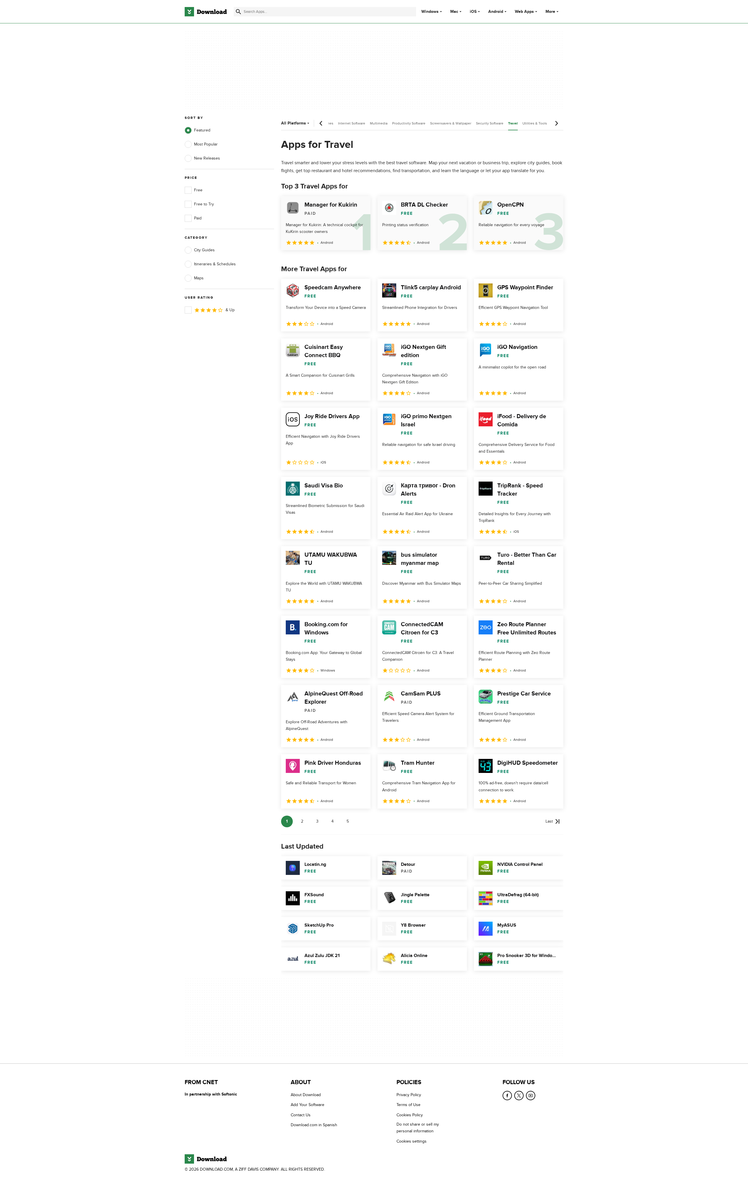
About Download (306, 1094)
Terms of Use (408, 1105)
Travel (513, 123)
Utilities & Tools (534, 123)
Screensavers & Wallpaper (450, 123)
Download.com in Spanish (314, 1124)
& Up (230, 309)
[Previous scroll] (321, 123)
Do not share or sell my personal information (417, 1128)
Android (495, 12)
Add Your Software (307, 1105)
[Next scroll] (556, 123)
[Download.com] (206, 11)
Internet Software (351, 123)
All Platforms (293, 123)
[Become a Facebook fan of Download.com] (507, 1095)
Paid (198, 218)
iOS (473, 12)
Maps (199, 278)
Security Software (489, 123)
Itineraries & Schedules (215, 264)
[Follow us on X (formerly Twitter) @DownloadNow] (519, 1095)
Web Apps (524, 12)
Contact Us (301, 1114)
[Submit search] (238, 11)
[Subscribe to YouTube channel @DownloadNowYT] (530, 1095)
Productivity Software (408, 123)
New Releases (207, 158)
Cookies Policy (409, 1114)
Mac (454, 12)
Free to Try (204, 204)
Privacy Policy (408, 1094)
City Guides (204, 250)
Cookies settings (411, 1141)
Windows (430, 12)
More (550, 11)
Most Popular (206, 144)
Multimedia (378, 123)
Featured (202, 130)
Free (198, 190)
